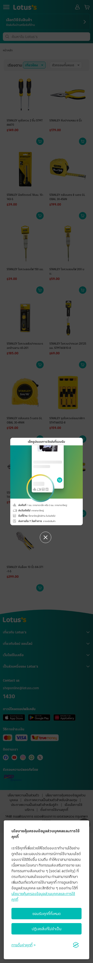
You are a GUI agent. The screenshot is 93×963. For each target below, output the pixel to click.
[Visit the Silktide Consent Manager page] (76, 945)
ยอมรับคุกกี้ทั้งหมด (46, 913)
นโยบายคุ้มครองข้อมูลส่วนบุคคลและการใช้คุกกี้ (43, 896)
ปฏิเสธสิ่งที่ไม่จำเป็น (46, 929)
